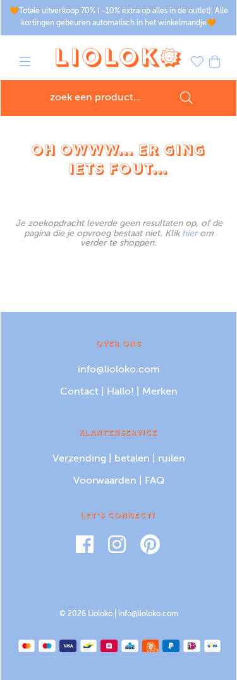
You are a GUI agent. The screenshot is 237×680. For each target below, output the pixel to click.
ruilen (171, 459)
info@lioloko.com (119, 370)
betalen (132, 459)
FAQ (154, 481)
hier (189, 233)
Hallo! (120, 392)
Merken (160, 392)
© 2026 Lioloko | (88, 614)
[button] (25, 63)
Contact (79, 392)
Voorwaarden (105, 481)
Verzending (79, 459)
